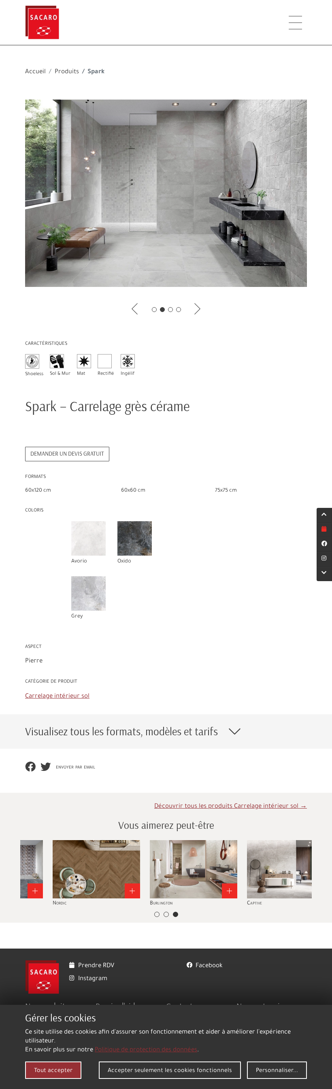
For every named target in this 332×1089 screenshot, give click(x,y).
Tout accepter (53, 1071)
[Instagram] (324, 559)
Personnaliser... (277, 1071)
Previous (19, 874)
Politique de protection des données (146, 1050)
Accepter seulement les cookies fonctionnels (170, 1071)
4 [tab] (178, 309)
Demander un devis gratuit (67, 453)
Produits (67, 72)
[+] (119, 869)
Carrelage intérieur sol (57, 696)
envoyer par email (75, 767)
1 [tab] (154, 309)
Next (313, 874)
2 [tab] (162, 309)
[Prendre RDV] (324, 530)
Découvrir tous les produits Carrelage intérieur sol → (230, 806)
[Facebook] (324, 544)
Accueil (35, 72)
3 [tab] (170, 309)
